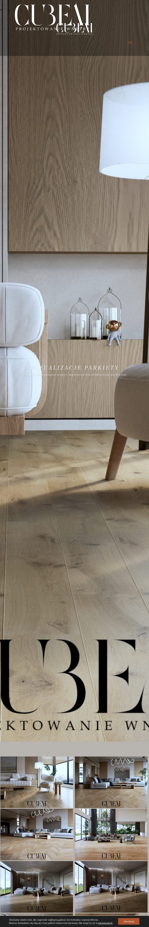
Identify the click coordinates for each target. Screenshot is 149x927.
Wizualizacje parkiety (74, 367)
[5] (111, 859)
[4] (36, 859)
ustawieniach (105, 923)
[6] (36, 911)
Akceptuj (129, 921)
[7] (111, 911)
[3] (111, 807)
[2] (36, 807)
